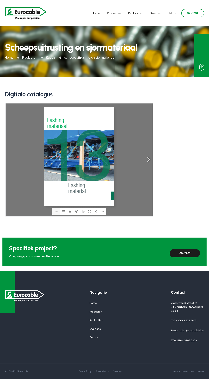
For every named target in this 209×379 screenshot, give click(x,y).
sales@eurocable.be (192, 330)
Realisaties (135, 13)
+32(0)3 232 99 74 (186, 320)
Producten (114, 13)
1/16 (56, 211)
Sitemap (117, 371)
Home (96, 13)
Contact (192, 13)
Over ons (155, 13)
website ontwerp (181, 371)
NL (171, 13)
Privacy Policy (102, 371)
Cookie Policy (85, 371)
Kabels (51, 57)
